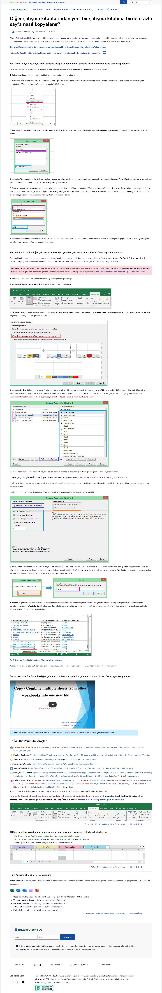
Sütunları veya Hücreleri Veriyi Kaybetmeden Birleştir (103, 755)
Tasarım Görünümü (56, 772)
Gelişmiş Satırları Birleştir (36, 787)
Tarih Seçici (18, 776)
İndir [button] (48, 9)
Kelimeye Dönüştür (98, 783)
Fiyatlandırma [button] (61, 9)
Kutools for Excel (17, 666)
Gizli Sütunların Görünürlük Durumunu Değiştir (84, 768)
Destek (57, 964)
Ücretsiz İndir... (137, 824)
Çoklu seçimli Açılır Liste (84, 764)
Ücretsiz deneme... (139, 271)
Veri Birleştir (30, 776)
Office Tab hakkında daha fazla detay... (108, 867)
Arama (113, 9)
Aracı (42, 780)
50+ (81, 780)
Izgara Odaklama (40, 772)
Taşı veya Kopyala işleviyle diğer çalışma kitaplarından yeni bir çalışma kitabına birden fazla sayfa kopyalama (58, 47)
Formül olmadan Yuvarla (138, 755)
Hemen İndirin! (109, 732)
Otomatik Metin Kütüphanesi (138, 772)
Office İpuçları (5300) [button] (82, 9)
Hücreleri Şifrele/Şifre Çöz (48, 776)
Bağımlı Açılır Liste (64, 764)
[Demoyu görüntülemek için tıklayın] (103, 53)
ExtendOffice (20, 9)
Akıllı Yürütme (64, 747)
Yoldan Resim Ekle (61, 783)
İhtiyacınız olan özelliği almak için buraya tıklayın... (102, 799)
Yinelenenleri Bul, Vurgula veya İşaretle (47, 755)
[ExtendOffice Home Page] (123, 2)
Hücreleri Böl (54, 787)
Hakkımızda (106, 964)
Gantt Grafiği (99, 780)
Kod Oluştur (77, 747)
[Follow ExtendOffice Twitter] (17, 982)
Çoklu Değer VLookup (53, 759)
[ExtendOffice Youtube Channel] (23, 982)
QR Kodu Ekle (46, 783)
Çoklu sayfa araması (72, 759)
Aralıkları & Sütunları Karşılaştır (119, 768)
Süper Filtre (92, 776)
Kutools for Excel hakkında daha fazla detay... (105, 824)
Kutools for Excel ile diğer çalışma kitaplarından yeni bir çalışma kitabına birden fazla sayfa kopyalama (55, 53)
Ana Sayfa (20, 964)
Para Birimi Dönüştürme (118, 783)
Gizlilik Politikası (80, 964)
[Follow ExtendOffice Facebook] (12, 982)
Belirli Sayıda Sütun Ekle (38, 768)
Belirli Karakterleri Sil (65, 780)
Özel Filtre (103, 776)
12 (33, 780)
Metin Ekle (50, 780)
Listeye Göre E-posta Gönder (73, 776)
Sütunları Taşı (56, 768)
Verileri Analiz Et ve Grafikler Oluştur (121, 747)
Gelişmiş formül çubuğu (76, 772)
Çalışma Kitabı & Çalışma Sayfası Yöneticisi (106, 772)
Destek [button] (100, 9)
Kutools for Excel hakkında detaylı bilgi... (112, 271)
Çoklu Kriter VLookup (33, 759)
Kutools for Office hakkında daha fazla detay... (105, 913)
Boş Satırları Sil (72, 755)
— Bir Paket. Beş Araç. (37, 2)
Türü (90, 780)
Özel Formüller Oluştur (94, 747)
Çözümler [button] (37, 9)
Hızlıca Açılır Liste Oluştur (43, 764)
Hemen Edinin (110, 666)
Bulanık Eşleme (89, 759)
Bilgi (39, 964)
